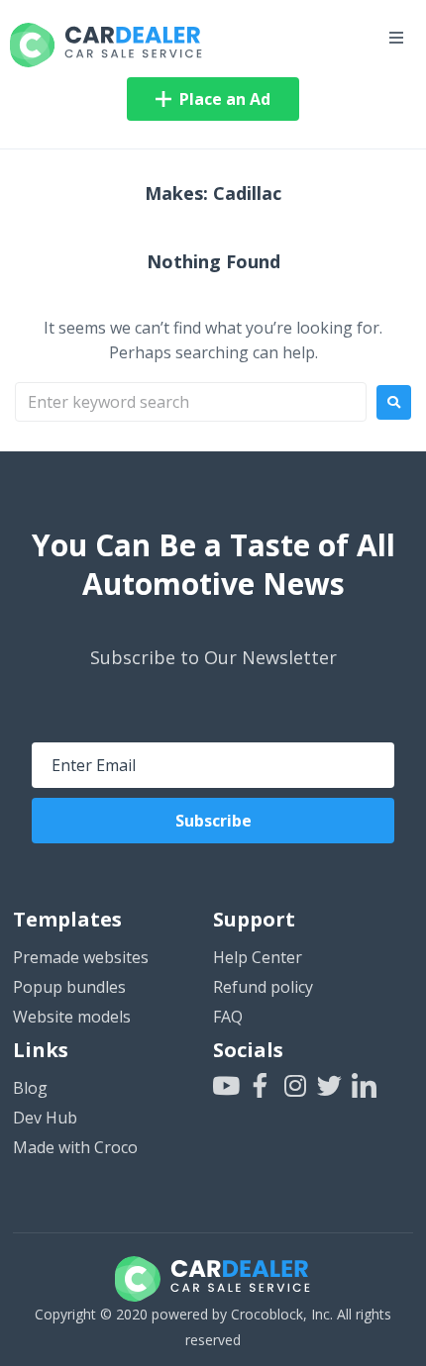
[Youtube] (225, 1085)
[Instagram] (294, 1085)
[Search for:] (191, 402)
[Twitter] (329, 1085)
